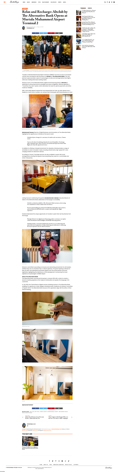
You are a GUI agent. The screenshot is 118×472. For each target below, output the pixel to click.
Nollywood (53, 2)
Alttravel (37, 411)
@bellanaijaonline (47, 430)
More (64, 2)
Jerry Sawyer (44, 411)
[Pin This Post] (51, 33)
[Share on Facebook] (35, 33)
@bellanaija (24, 430)
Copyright (75, 464)
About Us (46, 464)
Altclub (32, 411)
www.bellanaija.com (56, 429)
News (24, 2)
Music (28, 2)
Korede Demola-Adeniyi (53, 411)
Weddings (34, 2)
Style (39, 2)
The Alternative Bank (27, 412)
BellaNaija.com (30, 28)
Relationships (45, 2)
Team (50, 464)
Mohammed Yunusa (63, 411)
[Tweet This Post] (43, 33)
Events (59, 2)
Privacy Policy (68, 464)
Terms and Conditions (58, 464)
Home (41, 464)
